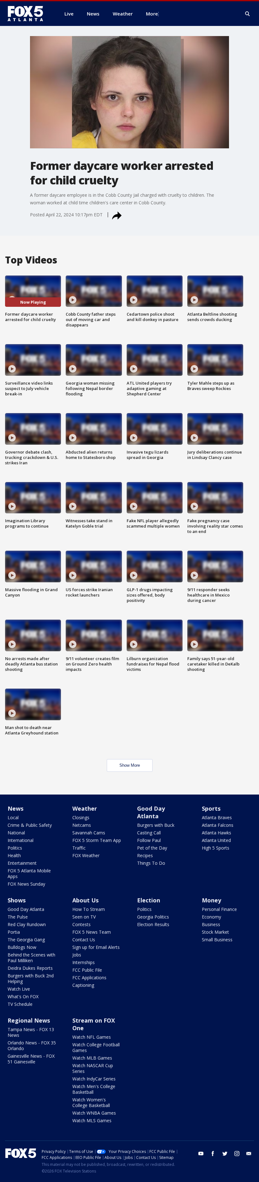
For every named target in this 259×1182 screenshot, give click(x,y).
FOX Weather (85, 855)
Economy (211, 917)
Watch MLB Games (92, 1058)
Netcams (81, 825)
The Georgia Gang (26, 940)
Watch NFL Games (91, 1037)
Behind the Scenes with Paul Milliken (31, 957)
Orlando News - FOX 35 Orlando (32, 1045)
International (20, 840)
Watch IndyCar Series (94, 1079)
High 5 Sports (215, 848)
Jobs (76, 955)
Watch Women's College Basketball (91, 1102)
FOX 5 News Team (91, 932)
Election (148, 900)
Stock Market (215, 932)
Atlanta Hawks (216, 833)
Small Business (217, 940)
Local (13, 817)
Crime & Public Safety (30, 825)
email (249, 1153)
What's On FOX (23, 996)
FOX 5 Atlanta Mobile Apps (29, 873)
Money (211, 900)
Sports (211, 808)
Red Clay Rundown (27, 924)
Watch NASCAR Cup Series (92, 1068)
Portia (14, 932)
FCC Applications (89, 978)
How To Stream (88, 909)
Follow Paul (149, 840)
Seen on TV (84, 917)
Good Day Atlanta (151, 812)
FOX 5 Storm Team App (96, 840)
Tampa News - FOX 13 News (31, 1032)
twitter (225, 1153)
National (16, 833)
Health (14, 855)
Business (211, 924)
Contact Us (83, 940)
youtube (201, 1153)
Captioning (83, 985)
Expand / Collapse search (247, 14)
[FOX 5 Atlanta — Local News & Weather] (28, 13)
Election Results (153, 924)
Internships (83, 962)
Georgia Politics (153, 917)
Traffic (79, 848)
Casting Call (149, 833)
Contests (81, 924)
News (15, 808)
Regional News (29, 1020)
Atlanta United (216, 840)
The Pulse (18, 917)
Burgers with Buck (155, 825)
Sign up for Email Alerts (96, 947)
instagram (237, 1153)
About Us (85, 900)
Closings (80, 817)
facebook (213, 1153)
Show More (129, 765)
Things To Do (151, 863)
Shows (17, 900)
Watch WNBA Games (94, 1113)
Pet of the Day (152, 848)
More (152, 13)
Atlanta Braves (217, 817)
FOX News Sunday (26, 884)
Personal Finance (219, 909)
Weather (84, 808)
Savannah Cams (88, 833)
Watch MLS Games (91, 1120)
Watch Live (19, 989)
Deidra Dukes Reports (30, 968)
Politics (15, 848)
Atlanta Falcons (217, 825)
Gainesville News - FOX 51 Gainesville (31, 1059)
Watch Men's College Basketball (93, 1089)
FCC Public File (87, 970)
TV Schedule (20, 1004)
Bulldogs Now (22, 947)
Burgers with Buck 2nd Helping (31, 978)
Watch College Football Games (96, 1047)
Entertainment (22, 863)
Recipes (145, 855)
